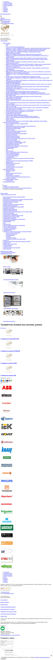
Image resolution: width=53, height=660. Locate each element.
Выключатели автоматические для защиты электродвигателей (20, 126)
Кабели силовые (10, 118)
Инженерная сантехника (9, 181)
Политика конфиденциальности (8, 606)
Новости (5, 7)
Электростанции (10, 165)
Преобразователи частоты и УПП (14, 143)
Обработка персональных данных (8, 611)
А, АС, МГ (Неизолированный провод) (15, 46)
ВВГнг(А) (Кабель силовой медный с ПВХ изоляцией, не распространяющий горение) (26, 58)
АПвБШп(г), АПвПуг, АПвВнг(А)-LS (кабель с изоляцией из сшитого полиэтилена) (26, 49)
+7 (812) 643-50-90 (15, 635)
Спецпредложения (7, 3)
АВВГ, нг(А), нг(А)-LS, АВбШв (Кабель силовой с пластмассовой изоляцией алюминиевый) (28, 48)
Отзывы (5, 10)
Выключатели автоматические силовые (15, 127)
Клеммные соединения (11, 134)
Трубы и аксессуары (11, 178)
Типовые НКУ (9, 180)
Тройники (8, 236)
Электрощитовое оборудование (10, 179)
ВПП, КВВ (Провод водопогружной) (15, 70)
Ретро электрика (10, 168)
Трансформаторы (10, 157)
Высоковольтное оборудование (13, 128)
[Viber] (9, 380)
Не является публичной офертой (8, 613)
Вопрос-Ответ (4, 604)
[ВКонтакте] (1, 380)
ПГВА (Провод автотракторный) (14, 97)
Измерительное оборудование (13, 132)
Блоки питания (9, 124)
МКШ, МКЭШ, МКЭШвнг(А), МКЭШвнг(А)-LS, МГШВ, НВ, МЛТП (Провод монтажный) (28, 93)
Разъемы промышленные (12, 147)
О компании (6, 1)
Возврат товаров (5, 602)
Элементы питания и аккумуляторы (14, 166)
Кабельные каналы (10, 170)
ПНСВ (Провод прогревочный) (13, 98)
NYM (7, 44)
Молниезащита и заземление (13, 175)
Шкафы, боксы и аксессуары (13, 163)
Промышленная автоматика (12, 144)
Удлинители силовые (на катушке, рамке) (16, 239)
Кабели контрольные (11, 119)
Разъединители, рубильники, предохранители (17, 145)
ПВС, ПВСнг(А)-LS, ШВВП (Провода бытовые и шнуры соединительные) (24, 96)
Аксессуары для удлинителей (13, 232)
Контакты (5, 11)
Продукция (3, 328)
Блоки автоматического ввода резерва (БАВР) (17, 123)
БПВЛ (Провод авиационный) (13, 53)
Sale (7, 45)
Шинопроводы (9, 162)
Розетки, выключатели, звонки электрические (17, 152)
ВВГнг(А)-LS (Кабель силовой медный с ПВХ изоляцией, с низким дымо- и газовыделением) (28, 64)
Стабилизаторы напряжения (12, 154)
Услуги (5, 6)
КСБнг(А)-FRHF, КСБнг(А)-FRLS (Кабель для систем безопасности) (22, 91)
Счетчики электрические (12, 155)
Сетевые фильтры (10, 235)
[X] (7, 380)
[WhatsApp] (11, 380)
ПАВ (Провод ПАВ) (11, 95)
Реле (7, 149)
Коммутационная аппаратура (13, 136)
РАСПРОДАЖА (10, 148)
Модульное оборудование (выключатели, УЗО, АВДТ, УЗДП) (20, 138)
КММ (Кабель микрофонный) (13, 82)
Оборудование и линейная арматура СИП (16, 142)
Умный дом (9, 159)
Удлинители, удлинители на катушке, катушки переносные (20, 158)
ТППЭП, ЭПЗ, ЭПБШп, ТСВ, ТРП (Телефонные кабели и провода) (22, 116)
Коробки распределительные (13, 137)
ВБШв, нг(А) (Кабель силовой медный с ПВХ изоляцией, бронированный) (24, 54)
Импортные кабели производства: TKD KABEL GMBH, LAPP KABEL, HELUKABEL (26, 121)
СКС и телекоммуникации (12, 153)
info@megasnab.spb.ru (6, 635)
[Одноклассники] (3, 380)
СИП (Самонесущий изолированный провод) (17, 115)
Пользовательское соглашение (8, 609)
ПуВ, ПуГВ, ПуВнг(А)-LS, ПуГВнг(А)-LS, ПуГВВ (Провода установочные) (24, 110)
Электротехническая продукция (10, 122)
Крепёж (8, 171)
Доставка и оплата (7, 4)
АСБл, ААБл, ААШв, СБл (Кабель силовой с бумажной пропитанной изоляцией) (25, 50)
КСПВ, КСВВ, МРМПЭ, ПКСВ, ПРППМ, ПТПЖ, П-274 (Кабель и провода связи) (25, 92)
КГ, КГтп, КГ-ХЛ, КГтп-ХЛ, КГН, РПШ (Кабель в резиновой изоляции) (23, 76)
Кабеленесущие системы (9, 169)
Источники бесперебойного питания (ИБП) (16, 133)
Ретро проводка (9, 150)
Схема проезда (4, 40)
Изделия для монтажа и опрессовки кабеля (16, 131)
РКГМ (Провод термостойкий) (13, 113)
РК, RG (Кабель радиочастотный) (14, 112)
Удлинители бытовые (11, 237)
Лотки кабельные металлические (14, 173)
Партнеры (5, 9)
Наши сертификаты (8, 5)
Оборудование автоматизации (13, 141)
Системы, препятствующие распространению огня (18, 176)
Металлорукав (9, 174)
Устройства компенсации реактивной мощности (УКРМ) (19, 160)
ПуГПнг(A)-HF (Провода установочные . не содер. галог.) (19, 111)
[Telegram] (5, 380)
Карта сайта (4, 616)
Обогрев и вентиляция (11, 139)
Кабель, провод (7, 43)
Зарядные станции (10, 129)
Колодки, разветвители (11, 234)
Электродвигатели (10, 164)
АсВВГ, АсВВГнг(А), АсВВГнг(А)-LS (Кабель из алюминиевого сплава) (23, 51)
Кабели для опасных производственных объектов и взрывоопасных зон (23, 117)
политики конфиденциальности (42, 657)
